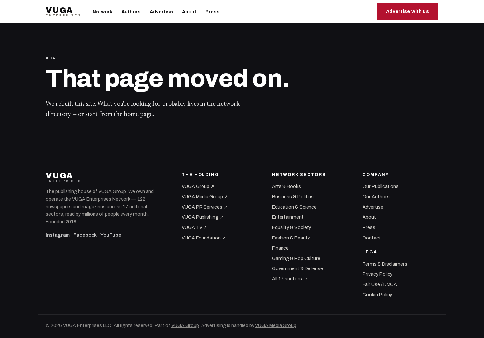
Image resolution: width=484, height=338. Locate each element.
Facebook (85, 235)
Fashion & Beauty (291, 237)
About (189, 11)
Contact (372, 237)
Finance (280, 248)
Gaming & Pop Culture (296, 258)
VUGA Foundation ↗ (204, 237)
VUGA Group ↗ (198, 186)
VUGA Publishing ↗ (202, 217)
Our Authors (376, 196)
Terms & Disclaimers (385, 264)
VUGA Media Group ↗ (205, 196)
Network (102, 11)
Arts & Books (286, 186)
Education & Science (294, 207)
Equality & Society (291, 227)
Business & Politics (293, 196)
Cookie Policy (377, 294)
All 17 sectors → (290, 278)
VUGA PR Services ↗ (204, 207)
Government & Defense (297, 268)
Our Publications (381, 186)
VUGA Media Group (275, 325)
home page (138, 114)
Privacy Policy (377, 274)
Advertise (161, 11)
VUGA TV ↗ (194, 227)
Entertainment (288, 217)
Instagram (58, 235)
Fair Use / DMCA (380, 284)
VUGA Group (185, 325)
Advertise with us (407, 11)
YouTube (110, 235)
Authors (131, 11)
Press (212, 11)
